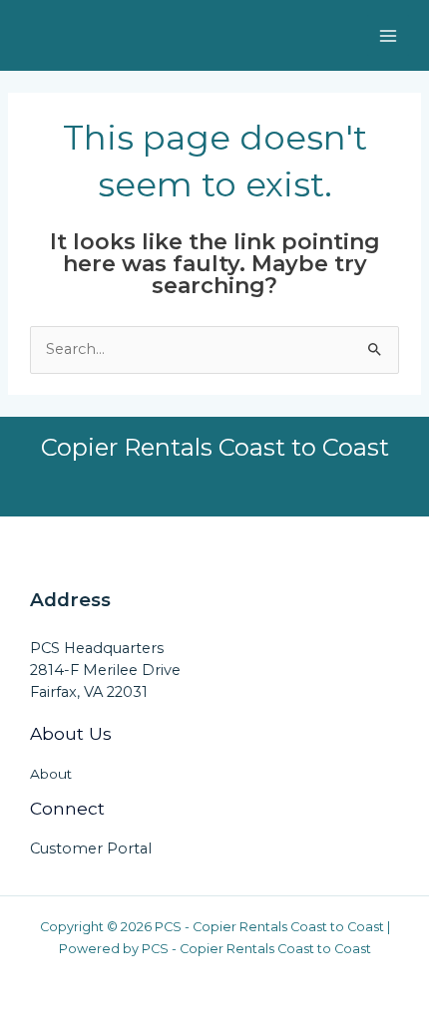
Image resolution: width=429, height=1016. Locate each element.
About (51, 774)
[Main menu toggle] (388, 36)
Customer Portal (91, 848)
